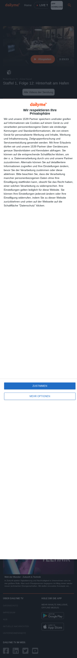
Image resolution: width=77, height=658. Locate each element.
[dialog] (38, 329)
